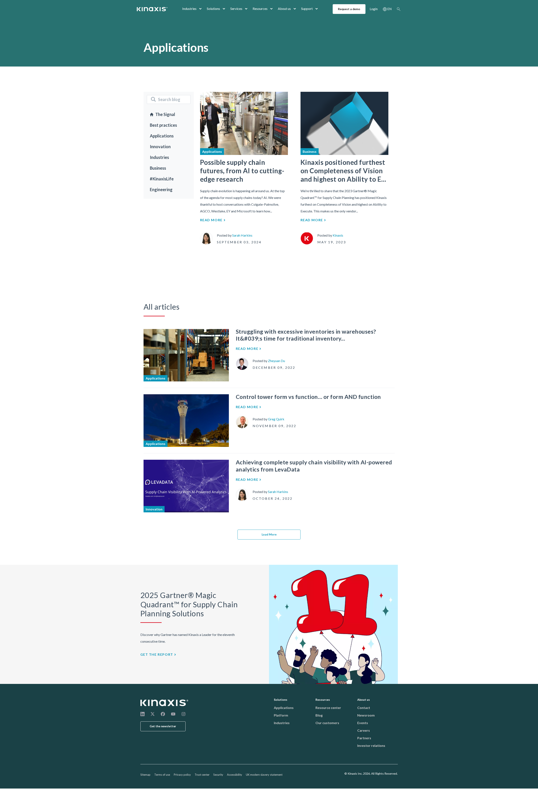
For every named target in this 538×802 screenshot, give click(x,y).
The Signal (165, 114)
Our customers (327, 723)
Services (236, 9)
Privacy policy (182, 774)
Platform (281, 715)
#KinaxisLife (162, 178)
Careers (363, 730)
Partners (364, 738)
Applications (162, 135)
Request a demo (349, 9)
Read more (211, 220)
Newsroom (366, 715)
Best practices (163, 125)
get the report (156, 654)
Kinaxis (338, 235)
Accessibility (234, 774)
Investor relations (371, 745)
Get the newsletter (163, 726)
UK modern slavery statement (264, 774)
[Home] (164, 702)
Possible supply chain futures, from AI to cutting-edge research (242, 170)
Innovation (160, 146)
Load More (269, 534)
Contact (363, 708)
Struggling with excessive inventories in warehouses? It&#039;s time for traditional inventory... (306, 335)
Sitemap (145, 774)
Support (307, 9)
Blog (319, 715)
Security (218, 774)
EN (389, 9)
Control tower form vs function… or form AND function (308, 396)
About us (284, 9)
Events (362, 723)
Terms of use (162, 774)
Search (398, 9)
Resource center (328, 708)
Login (374, 9)
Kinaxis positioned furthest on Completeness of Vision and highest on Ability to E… (343, 170)
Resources (260, 9)
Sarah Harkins (242, 235)
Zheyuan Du (276, 361)
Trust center (202, 774)
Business (158, 168)
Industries (189, 9)
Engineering (161, 189)
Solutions (213, 9)
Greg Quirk (276, 419)
